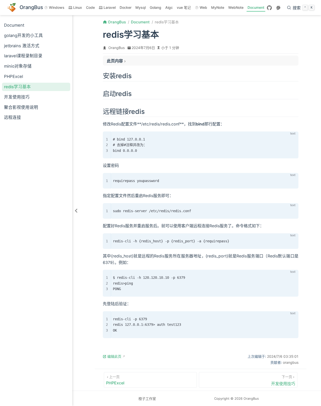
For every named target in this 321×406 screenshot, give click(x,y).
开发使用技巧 (17, 97)
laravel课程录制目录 (23, 55)
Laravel (110, 7)
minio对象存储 (18, 66)
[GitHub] (269, 8)
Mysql (140, 7)
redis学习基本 (17, 86)
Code (90, 7)
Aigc (169, 7)
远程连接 (12, 117)
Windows (56, 7)
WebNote (236, 7)
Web (203, 7)
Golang (155, 7)
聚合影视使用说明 (21, 107)
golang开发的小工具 (23, 35)
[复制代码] (292, 138)
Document (256, 7)
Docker (125, 7)
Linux (77, 7)
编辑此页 (114, 356)
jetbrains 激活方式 (21, 45)
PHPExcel (13, 76)
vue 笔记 (184, 7)
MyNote (217, 7)
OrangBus (116, 48)
